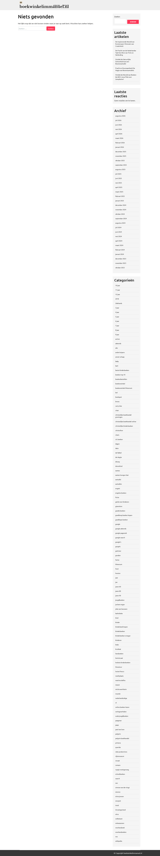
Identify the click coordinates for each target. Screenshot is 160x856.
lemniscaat (119, 658)
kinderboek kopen (121, 627)
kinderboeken (120, 631)
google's (118, 542)
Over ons (56, 5)
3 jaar (117, 308)
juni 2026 (118, 125)
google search (120, 537)
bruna (117, 401)
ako (116, 348)
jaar (116, 578)
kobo (117, 645)
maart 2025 (119, 192)
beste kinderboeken (122, 370)
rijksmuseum (119, 756)
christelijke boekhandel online (125, 421)
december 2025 (120, 151)
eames (117, 471)
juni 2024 (118, 232)
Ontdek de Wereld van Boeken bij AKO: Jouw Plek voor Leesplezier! (125, 77)
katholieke (119, 613)
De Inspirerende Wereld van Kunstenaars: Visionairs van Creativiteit (124, 44)
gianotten (118, 506)
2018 (117, 299)
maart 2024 (119, 245)
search (117, 778)
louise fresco (119, 671)
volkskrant (118, 819)
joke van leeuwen (121, 609)
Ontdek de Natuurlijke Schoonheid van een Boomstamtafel (123, 61)
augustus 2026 (120, 116)
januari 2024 (119, 254)
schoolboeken (120, 774)
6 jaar (117, 321)
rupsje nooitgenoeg (122, 770)
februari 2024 (120, 250)
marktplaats (119, 676)
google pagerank (121, 533)
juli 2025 (118, 174)
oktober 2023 (120, 268)
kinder (117, 622)
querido (118, 747)
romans (117, 765)
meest (117, 685)
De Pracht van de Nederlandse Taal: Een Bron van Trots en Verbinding (125, 53)
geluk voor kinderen (122, 502)
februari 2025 (120, 196)
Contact (65, 5)
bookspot (118, 397)
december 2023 (120, 259)
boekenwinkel (120, 384)
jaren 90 (118, 596)
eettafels (118, 484)
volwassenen (119, 823)
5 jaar (117, 317)
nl (116, 703)
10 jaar (117, 285)
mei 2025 (118, 183)
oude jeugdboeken (121, 716)
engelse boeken (120, 493)
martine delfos (120, 680)
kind (116, 618)
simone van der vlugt (122, 787)
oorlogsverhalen (120, 712)
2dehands (118, 303)
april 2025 (118, 187)
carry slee (118, 406)
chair (117, 410)
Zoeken (117, 16)
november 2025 (120, 156)
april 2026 (118, 134)
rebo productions (121, 752)
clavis (117, 435)
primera (118, 743)
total (117, 805)
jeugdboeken (119, 600)
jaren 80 (118, 591)
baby (117, 361)
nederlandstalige (121, 698)
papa (117, 725)
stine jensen (119, 796)
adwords (118, 343)
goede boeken (120, 511)
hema (117, 560)
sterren (117, 792)
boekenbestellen (121, 379)
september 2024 (121, 218)
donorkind (118, 466)
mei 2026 (118, 129)
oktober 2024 (120, 214)
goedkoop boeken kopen (123, 515)
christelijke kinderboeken (124, 426)
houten (117, 573)
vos (116, 836)
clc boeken (119, 439)
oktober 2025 (120, 160)
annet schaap (119, 357)
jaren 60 (118, 587)
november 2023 (120, 263)
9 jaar (117, 334)
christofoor (119, 430)
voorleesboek (120, 828)
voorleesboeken (120, 832)
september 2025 (121, 165)
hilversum (118, 564)
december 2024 (120, 205)
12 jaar (117, 294)
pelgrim (118, 734)
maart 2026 (119, 138)
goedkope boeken (121, 520)
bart (116, 366)
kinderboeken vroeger (123, 636)
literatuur (118, 667)
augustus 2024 (120, 223)
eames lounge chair (122, 475)
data (116, 448)
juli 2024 (118, 227)
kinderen (118, 640)
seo (116, 783)
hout (117, 569)
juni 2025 (118, 178)
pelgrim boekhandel (122, 738)
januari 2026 (119, 147)
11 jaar (117, 290)
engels (117, 488)
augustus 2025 (120, 169)
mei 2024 (118, 236)
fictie (117, 497)
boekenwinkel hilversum (123, 388)
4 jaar (117, 312)
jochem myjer (120, 604)
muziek (117, 694)
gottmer (118, 551)
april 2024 (118, 241)
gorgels (117, 546)
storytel (118, 801)
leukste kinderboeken (122, 662)
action (117, 339)
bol (116, 392)
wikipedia (118, 841)
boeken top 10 (120, 375)
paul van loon (119, 729)
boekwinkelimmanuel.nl (44, 6)
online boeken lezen (122, 707)
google (117, 524)
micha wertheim (121, 689)
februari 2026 (120, 143)
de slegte (118, 457)
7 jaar (117, 326)
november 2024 (120, 210)
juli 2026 (118, 120)
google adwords (120, 529)
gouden (118, 555)
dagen (117, 444)
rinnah (117, 761)
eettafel (118, 479)
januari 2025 (119, 201)
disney (117, 462)
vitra (117, 814)
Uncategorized (120, 810)
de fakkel (118, 453)
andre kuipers (120, 352)
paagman (118, 720)
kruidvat (118, 649)
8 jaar (117, 330)
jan (116, 582)
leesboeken (119, 654)
